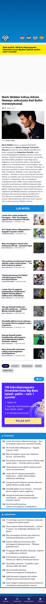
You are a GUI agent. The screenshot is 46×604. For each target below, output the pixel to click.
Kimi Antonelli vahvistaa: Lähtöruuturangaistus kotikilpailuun (13, 351)
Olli (3, 108)
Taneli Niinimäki (8, 234)
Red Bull (38, 366)
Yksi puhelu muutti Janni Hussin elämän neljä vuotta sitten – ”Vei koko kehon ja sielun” (17, 263)
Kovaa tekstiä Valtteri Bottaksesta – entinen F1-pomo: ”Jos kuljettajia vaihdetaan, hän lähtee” (24, 529)
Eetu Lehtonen (7, 222)
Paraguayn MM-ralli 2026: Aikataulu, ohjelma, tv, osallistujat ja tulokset (25, 551)
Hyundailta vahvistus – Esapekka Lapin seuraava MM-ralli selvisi (22, 564)
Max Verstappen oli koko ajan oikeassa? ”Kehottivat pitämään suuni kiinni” (23, 536)
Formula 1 (15, 366)
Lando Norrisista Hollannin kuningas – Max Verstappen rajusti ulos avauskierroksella (15, 217)
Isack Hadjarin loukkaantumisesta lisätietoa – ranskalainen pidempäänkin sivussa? (25, 584)
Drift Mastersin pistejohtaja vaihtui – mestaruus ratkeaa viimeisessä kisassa (22, 558)
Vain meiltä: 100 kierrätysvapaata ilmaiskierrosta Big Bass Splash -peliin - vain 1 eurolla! (22, 49)
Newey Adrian (27, 366)
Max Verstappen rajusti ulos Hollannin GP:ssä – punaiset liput (17, 244)
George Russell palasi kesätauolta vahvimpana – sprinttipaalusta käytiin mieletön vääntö (14, 338)
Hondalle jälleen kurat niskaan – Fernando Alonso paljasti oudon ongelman (17, 323)
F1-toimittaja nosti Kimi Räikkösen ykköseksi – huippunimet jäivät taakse (24, 521)
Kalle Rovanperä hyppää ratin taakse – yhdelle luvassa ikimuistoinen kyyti (22, 577)
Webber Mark (8, 370)
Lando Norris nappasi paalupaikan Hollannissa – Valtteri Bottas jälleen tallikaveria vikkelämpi (14, 292)
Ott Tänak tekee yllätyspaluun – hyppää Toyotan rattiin (17, 230)
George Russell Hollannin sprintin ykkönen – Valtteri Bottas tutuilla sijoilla (14, 309)
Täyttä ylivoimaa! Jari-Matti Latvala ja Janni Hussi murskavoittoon (14, 277)
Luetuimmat (9, 514)
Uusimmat (9, 435)
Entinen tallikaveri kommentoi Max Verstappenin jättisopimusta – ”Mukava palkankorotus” (22, 544)
